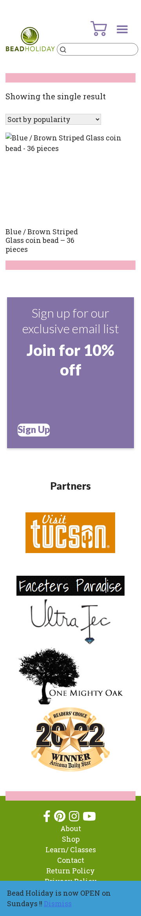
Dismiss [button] (58, 903)
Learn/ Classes (70, 849)
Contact (70, 860)
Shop (71, 839)
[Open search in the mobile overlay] (97, 49)
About (70, 828)
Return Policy (70, 870)
